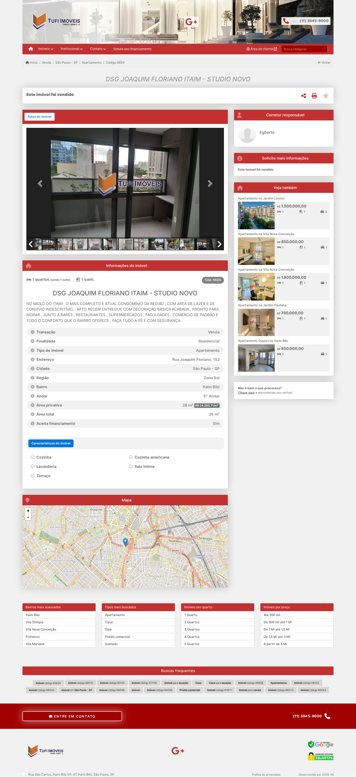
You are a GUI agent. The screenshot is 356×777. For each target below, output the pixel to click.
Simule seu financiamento (132, 49)
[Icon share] (191, 21)
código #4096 (159, 690)
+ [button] (28, 510)
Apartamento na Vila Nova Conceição (266, 234)
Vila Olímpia (34, 622)
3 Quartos (192, 629)
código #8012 (80, 682)
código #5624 (48, 683)
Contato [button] (96, 49)
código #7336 (144, 682)
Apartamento (92, 62)
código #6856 (250, 682)
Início (33, 62)
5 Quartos (191, 644)
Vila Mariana (35, 644)
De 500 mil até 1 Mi (278, 622)
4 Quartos (192, 637)
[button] (41, 183)
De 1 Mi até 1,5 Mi (277, 629)
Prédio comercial (117, 637)
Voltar (325, 62)
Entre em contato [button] (74, 716)
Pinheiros (33, 637)
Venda (46, 62)
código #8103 (306, 682)
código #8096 (112, 690)
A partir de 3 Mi (275, 644)
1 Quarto (190, 615)
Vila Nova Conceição (41, 629)
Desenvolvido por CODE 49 (316, 774)
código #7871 (219, 690)
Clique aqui (246, 393)
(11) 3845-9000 (314, 21)
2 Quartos (191, 622)
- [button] (28, 517)
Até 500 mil (272, 615)
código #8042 (41, 690)
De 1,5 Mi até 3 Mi (277, 637)
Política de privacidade (266, 774)
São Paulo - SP (66, 62)
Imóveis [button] (44, 49)
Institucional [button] (70, 49)
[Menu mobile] (31, 49)
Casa (109, 622)
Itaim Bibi (33, 615)
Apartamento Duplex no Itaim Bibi (263, 341)
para (176, 682)
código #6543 (313, 690)
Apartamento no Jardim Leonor (261, 198)
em (77, 690)
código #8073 (280, 690)
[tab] (40, 117)
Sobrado (111, 644)
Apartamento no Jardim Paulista (262, 305)
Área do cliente (262, 49)
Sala (108, 629)
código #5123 (112, 682)
